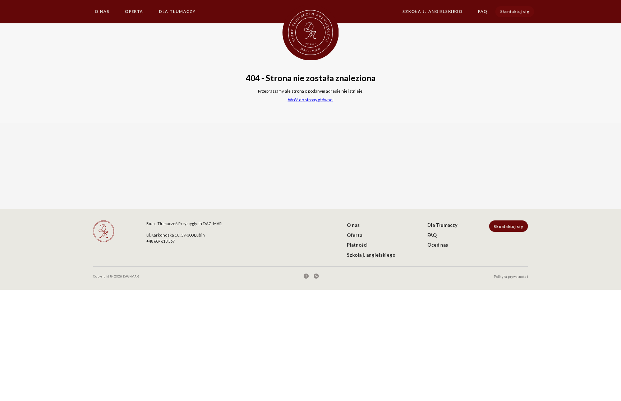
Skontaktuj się (514, 12)
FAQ (482, 12)
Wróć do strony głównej (311, 99)
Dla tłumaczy (177, 12)
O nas (102, 12)
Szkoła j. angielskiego (432, 12)
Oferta (134, 12)
